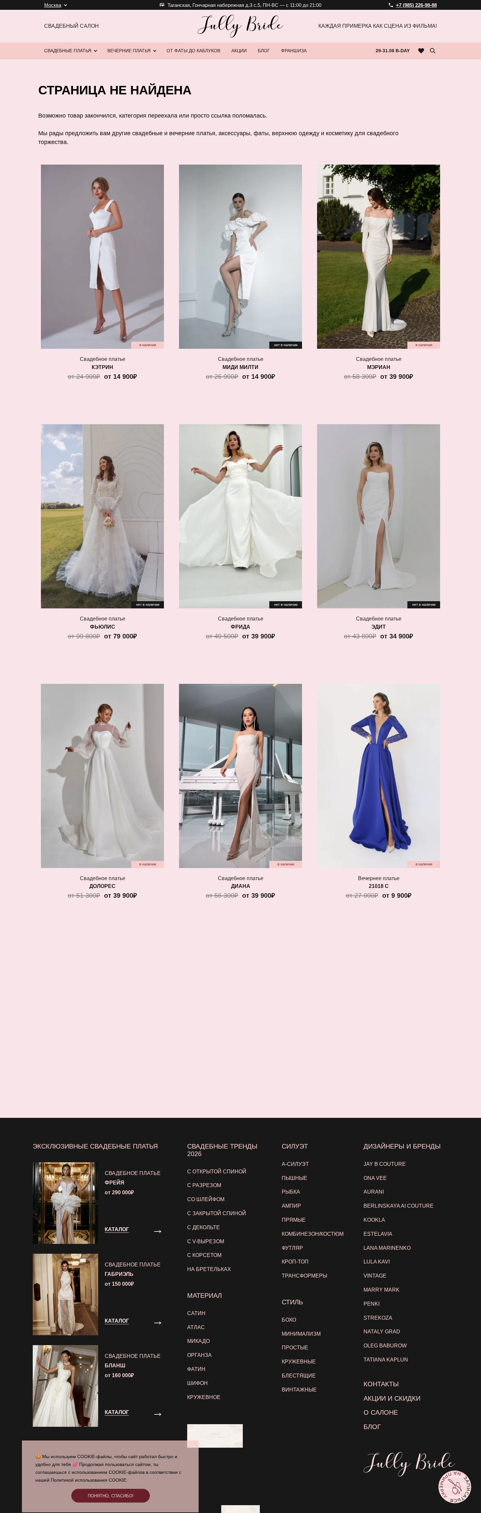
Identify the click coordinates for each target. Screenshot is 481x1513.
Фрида (240, 627)
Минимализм (301, 1334)
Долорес (102, 886)
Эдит (378, 627)
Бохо (289, 1320)
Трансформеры (304, 1276)
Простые (295, 1347)
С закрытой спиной (216, 1213)
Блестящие (299, 1375)
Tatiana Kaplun (386, 1359)
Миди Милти (240, 367)
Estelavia (378, 1234)
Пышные (294, 1178)
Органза (199, 1355)
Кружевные (299, 1361)
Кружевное (204, 1397)
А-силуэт (295, 1164)
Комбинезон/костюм (313, 1234)
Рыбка (291, 1192)
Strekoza (378, 1318)
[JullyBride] (240, 26)
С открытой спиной (216, 1171)
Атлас (196, 1327)
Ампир (291, 1206)
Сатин (196, 1313)
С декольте (203, 1227)
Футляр (292, 1248)
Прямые (294, 1220)
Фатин (196, 1369)
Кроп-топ (295, 1261)
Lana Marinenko (387, 1248)
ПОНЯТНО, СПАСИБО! (111, 1495)
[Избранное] (421, 50)
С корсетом (204, 1255)
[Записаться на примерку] (455, 1487)
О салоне (381, 1412)
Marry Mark (382, 1290)
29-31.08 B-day (393, 50)
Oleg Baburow (385, 1345)
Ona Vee (375, 1178)
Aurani (374, 1192)
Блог (372, 1426)
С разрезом (204, 1185)
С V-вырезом (205, 1241)
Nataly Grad (382, 1331)
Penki (372, 1304)
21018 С (379, 886)
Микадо (198, 1341)
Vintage (375, 1276)
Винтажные (299, 1389)
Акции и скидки (392, 1398)
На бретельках (209, 1269)
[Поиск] (432, 50)
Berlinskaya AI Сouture (399, 1206)
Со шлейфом (205, 1199)
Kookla (374, 1220)
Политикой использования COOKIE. (89, 1480)
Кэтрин (102, 367)
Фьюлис (102, 627)
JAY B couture (385, 1164)
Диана (240, 886)
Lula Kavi (377, 1261)
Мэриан (378, 367)
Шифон (197, 1383)
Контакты (381, 1384)
